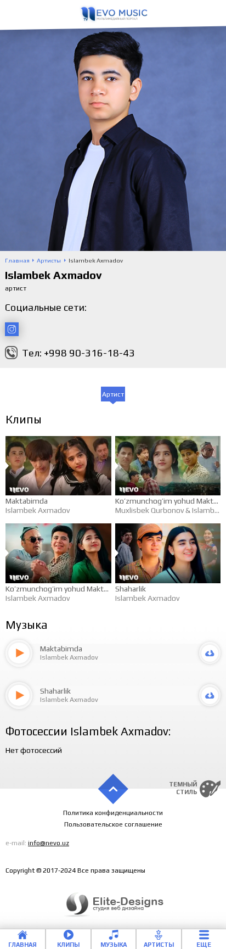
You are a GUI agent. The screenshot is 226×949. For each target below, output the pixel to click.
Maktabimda (26, 500)
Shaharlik (130, 588)
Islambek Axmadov (37, 510)
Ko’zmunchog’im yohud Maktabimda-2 (71, 588)
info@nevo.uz (48, 843)
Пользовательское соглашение (113, 824)
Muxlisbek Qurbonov (149, 510)
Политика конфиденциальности (113, 813)
